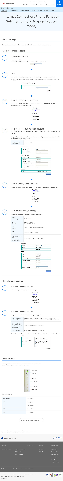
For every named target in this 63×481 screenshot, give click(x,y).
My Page (59, 4)
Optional (41, 451)
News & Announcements (18, 468)
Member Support (50, 4)
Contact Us (29, 2)
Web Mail (35, 2)
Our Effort (3, 468)
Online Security (54, 459)
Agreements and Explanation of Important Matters (27, 474)
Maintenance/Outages (49, 10)
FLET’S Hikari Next (19, 454)
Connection (41, 449)
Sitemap (8, 474)
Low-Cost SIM (34, 4)
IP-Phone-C (23, 430)
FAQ (24, 2)
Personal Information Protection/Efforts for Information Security (12, 476)
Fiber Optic (26, 4)
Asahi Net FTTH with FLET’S (6, 449)
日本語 (58, 437)
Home (2, 430)
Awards (9, 468)
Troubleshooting (13, 10)
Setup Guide (4, 10)
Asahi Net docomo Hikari (20, 449)
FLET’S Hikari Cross (19, 451)
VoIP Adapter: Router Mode (32, 430)
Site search (45, 2)
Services (42, 4)
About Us (2, 474)
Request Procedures (24, 10)
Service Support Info (37, 10)
